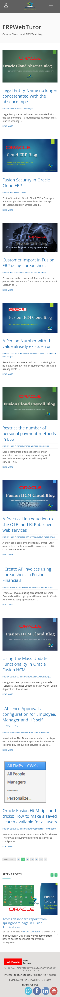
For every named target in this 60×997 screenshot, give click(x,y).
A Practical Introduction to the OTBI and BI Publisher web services (27, 524)
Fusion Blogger (42, 732)
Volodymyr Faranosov (43, 537)
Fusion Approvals (11, 732)
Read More (7, 126)
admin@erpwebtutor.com (34, 979)
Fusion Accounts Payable (15, 587)
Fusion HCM (8, 108)
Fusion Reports (23, 537)
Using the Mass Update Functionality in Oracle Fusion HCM (25, 664)
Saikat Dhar (20, 192)
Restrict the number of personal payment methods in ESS (29, 433)
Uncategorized (40, 353)
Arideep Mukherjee (24, 108)
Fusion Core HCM (10, 353)
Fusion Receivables (23, 272)
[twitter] (28, 991)
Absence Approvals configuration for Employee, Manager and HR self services (29, 717)
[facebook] (37, 991)
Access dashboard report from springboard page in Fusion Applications (24, 923)
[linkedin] (45, 991)
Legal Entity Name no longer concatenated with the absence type (29, 95)
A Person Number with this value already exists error (28, 343)
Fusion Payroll (22, 446)
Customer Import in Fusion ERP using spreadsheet (28, 262)
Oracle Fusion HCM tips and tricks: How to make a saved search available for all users (29, 816)
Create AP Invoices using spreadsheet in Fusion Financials (26, 574)
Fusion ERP (7, 192)
